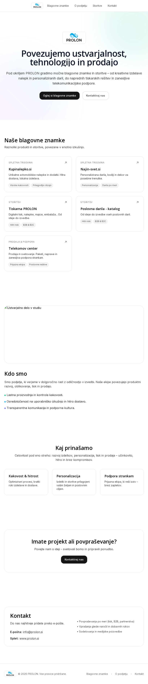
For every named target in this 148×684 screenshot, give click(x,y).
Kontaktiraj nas (95, 95)
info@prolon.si (33, 632)
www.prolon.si (29, 638)
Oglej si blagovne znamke (59, 95)
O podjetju (81, 5)
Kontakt (112, 5)
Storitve (97, 5)
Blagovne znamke (58, 5)
